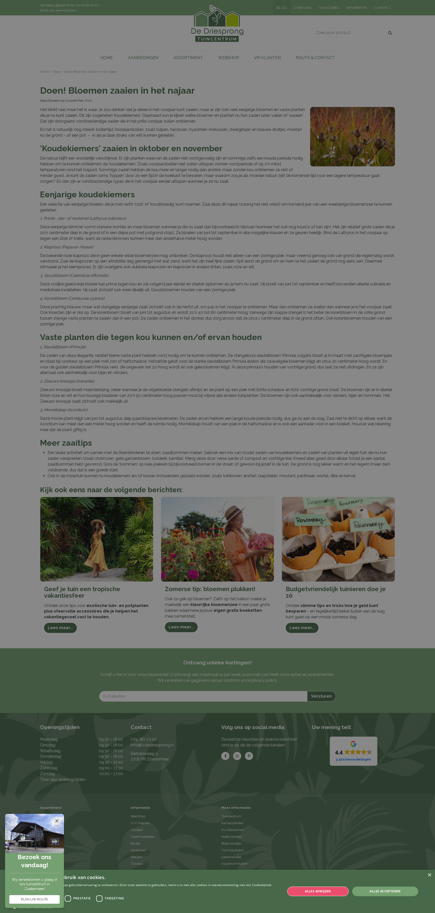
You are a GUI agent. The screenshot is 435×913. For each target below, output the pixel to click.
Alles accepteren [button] (385, 891)
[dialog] (217, 891)
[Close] (57, 821)
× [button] (429, 875)
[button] (145, 906)
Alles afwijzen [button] (318, 891)
